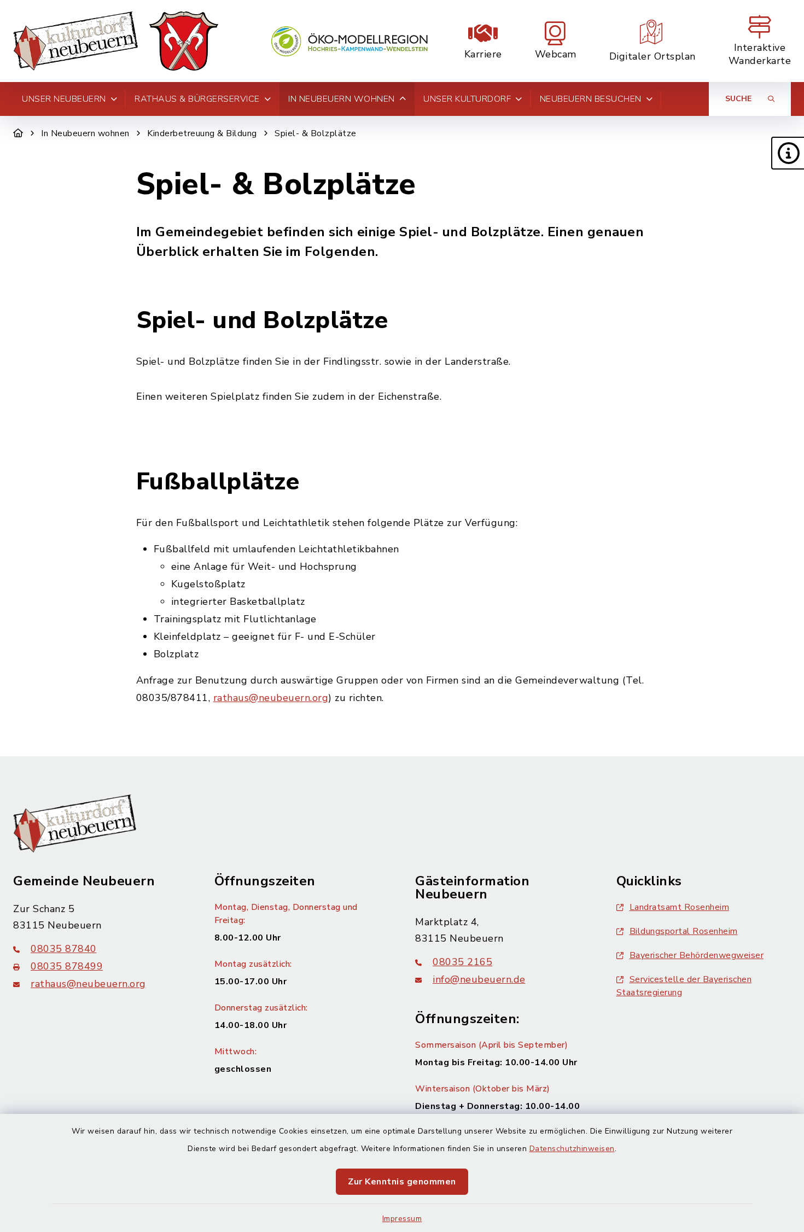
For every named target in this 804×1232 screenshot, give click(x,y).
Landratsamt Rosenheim (680, 907)
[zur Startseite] (115, 41)
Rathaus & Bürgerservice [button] (197, 99)
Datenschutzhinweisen (572, 1148)
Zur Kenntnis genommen (402, 1182)
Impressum (402, 1218)
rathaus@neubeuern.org (271, 697)
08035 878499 (67, 966)
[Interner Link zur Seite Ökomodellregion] (349, 41)
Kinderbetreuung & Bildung (202, 133)
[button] (787, 153)
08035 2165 (462, 961)
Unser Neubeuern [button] (64, 99)
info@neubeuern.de (479, 979)
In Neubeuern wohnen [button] (341, 99)
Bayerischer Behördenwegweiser (697, 955)
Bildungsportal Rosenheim (684, 931)
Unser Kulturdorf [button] (467, 99)
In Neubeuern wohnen (85, 133)
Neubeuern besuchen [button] (591, 99)
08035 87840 (64, 948)
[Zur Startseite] (18, 133)
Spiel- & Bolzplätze (316, 133)
